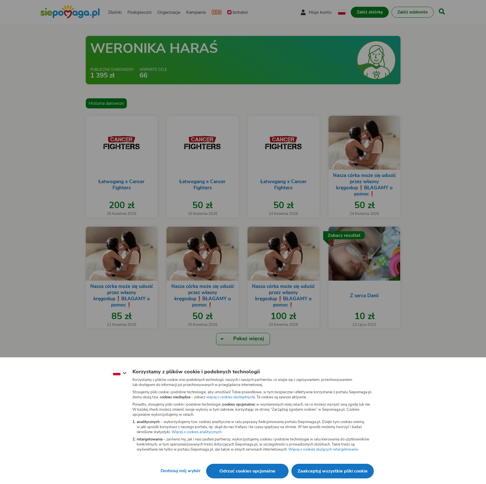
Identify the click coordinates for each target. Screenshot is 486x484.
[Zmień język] (119, 373)
